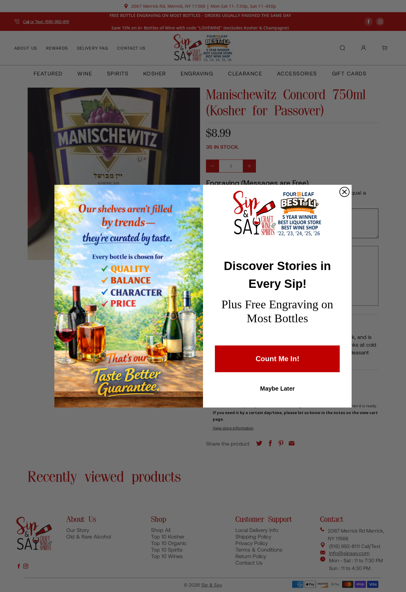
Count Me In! (277, 359)
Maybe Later (277, 388)
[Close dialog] (344, 192)
